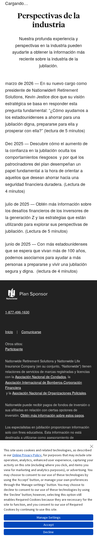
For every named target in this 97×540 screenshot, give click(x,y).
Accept (49, 525)
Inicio (9, 331)
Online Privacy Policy (26, 455)
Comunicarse (31, 331)
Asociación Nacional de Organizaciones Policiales (49, 393)
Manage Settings (49, 517)
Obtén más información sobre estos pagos (52, 415)
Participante (14, 349)
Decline (48, 532)
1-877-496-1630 (17, 312)
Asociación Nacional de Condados (40, 376)
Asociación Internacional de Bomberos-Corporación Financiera (43, 385)
